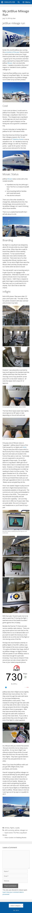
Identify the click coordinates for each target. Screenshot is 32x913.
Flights (12, 828)
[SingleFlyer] (2, 2)
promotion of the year (12, 52)
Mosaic (10, 63)
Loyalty (17, 828)
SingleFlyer (9, 2)
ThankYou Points (17, 139)
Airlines (7, 828)
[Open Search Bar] (18, 2)
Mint (24, 447)
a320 (6, 830)
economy (11, 830)
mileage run (24, 830)
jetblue (17, 830)
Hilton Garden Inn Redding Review (15, 837)
